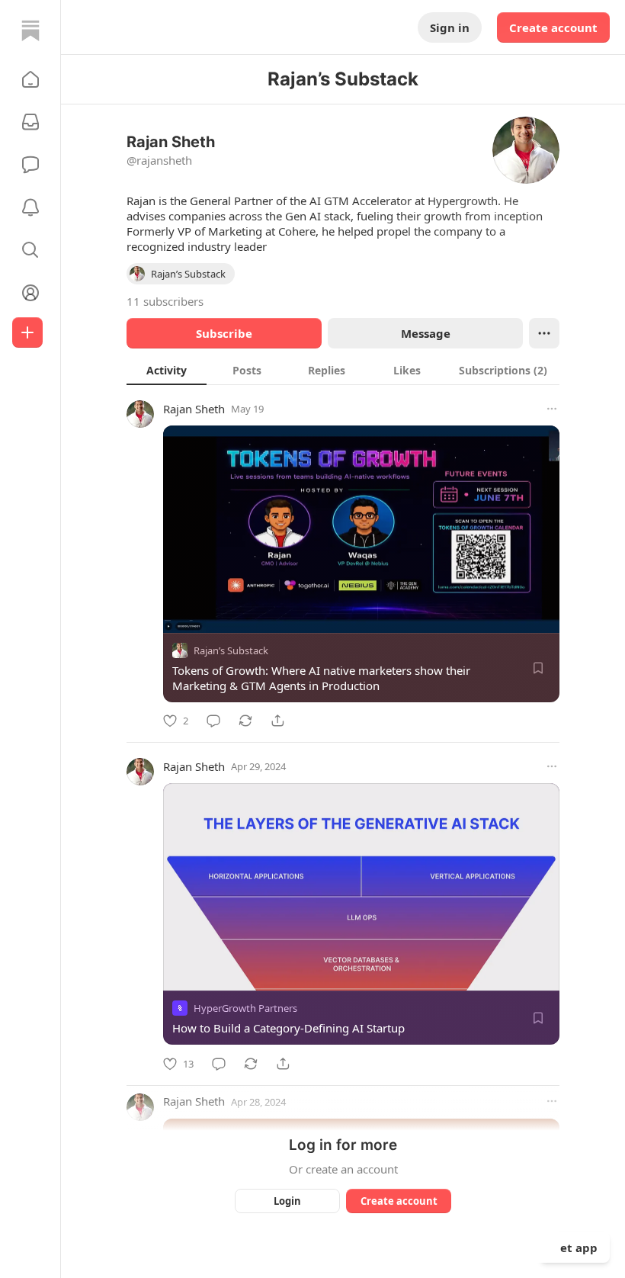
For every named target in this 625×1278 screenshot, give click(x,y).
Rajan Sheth (194, 408)
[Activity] (30, 207)
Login (287, 1201)
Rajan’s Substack (231, 650)
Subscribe (224, 333)
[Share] (277, 720)
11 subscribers (165, 301)
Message (425, 333)
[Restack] (245, 720)
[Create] (27, 332)
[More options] (552, 409)
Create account (553, 27)
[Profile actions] (544, 333)
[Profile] (30, 293)
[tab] (167, 370)
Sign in (450, 27)
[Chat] (30, 164)
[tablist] (343, 370)
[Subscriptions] (30, 122)
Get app (575, 1247)
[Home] (30, 30)
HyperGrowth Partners (245, 1009)
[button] (30, 79)
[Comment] (213, 720)
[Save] (538, 668)
